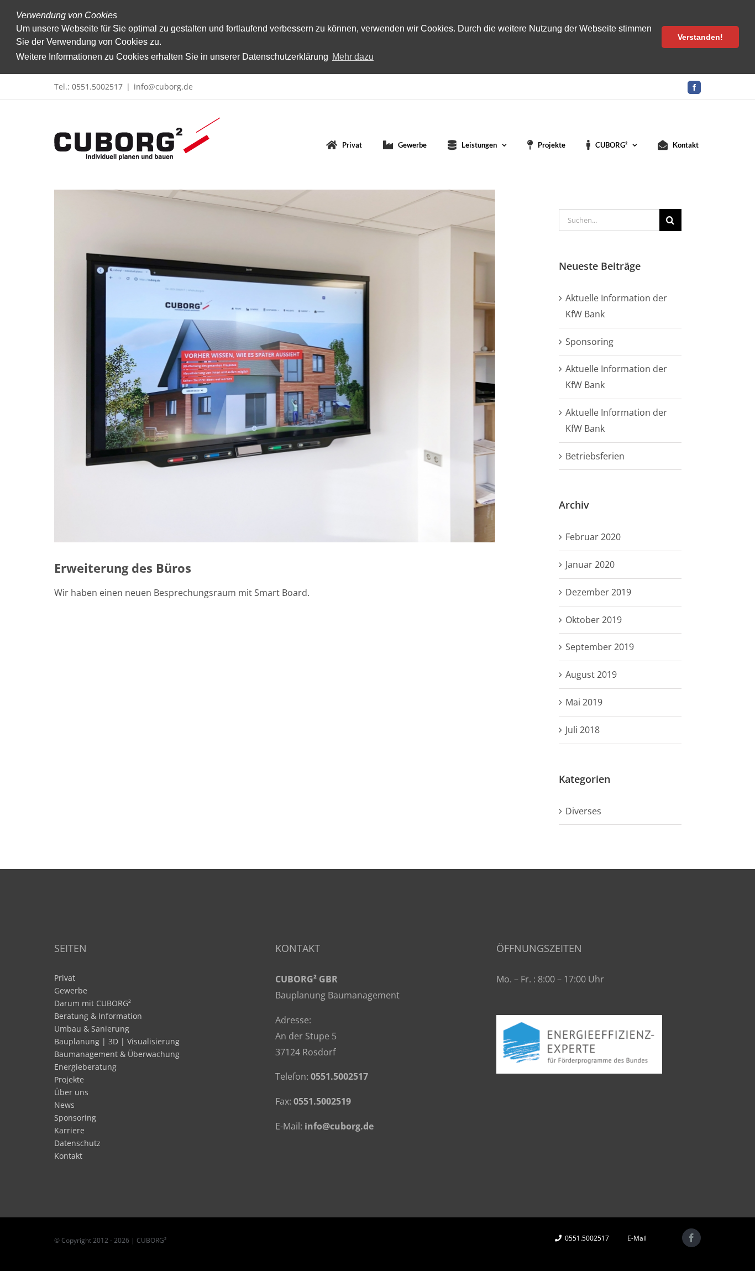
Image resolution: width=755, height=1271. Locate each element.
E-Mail (635, 1238)
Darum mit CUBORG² (92, 1003)
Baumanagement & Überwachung (117, 1054)
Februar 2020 (593, 537)
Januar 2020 (590, 564)
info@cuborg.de (163, 86)
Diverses (583, 811)
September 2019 (599, 647)
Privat (64, 977)
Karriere (69, 1130)
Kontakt (68, 1155)
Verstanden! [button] (700, 37)
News (64, 1105)
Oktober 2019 (593, 620)
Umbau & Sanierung (91, 1028)
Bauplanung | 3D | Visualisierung (117, 1041)
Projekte (69, 1079)
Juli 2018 (582, 730)
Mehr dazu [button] (353, 56)
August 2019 (591, 674)
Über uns (71, 1092)
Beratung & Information (98, 1016)
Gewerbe (70, 990)
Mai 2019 (583, 702)
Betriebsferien (595, 456)
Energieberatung (85, 1066)
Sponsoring (589, 342)
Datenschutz (77, 1143)
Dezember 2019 (598, 592)
